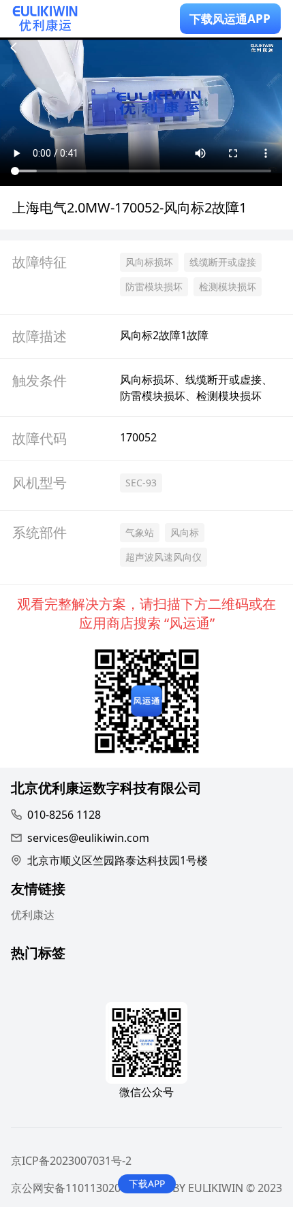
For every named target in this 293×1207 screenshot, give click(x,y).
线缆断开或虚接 (222, 261)
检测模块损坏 (227, 286)
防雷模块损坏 (154, 286)
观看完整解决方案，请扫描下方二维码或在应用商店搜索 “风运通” (146, 613)
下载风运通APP (230, 19)
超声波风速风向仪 (163, 556)
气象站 (139, 532)
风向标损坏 (149, 261)
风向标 (184, 532)
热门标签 (38, 954)
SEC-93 (141, 482)
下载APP (147, 1183)
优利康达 (33, 914)
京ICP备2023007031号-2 (71, 1160)
